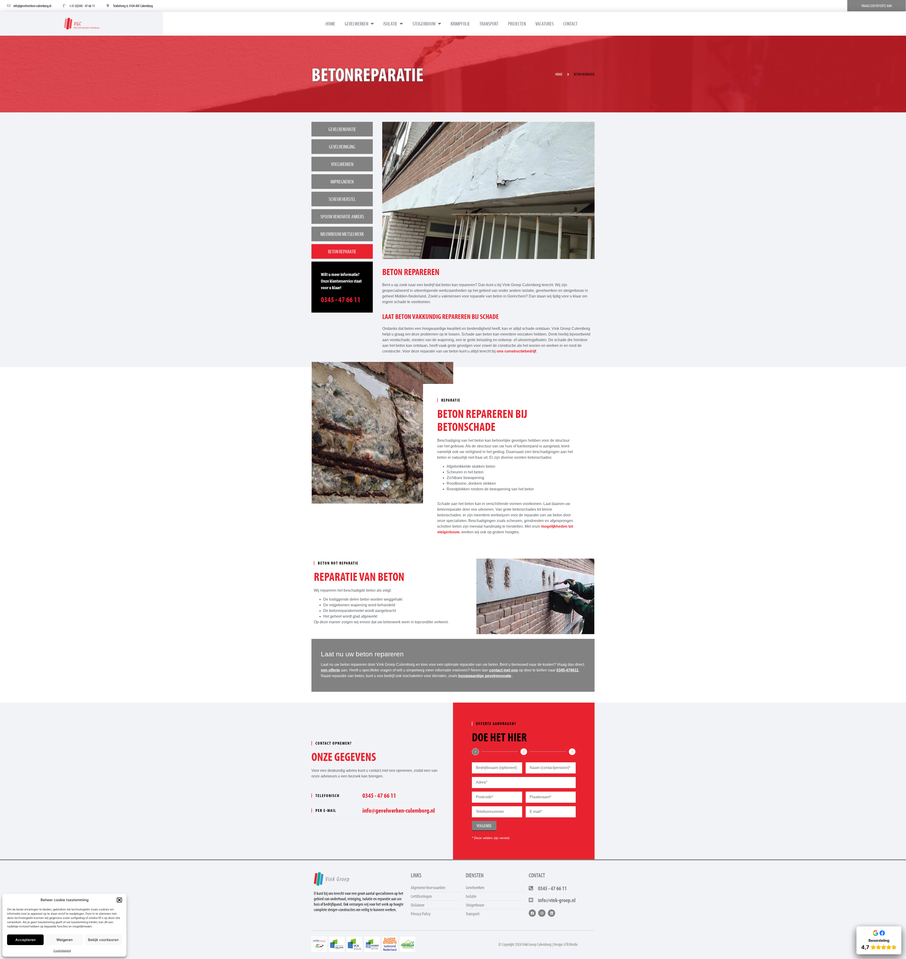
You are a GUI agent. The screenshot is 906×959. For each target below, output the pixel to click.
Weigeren (64, 940)
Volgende (484, 825)
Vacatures (544, 23)
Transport (489, 23)
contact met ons (503, 670)
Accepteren (25, 940)
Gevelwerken (356, 23)
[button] (119, 900)
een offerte (330, 670)
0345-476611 (567, 670)
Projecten (517, 23)
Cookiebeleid (62, 950)
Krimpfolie (460, 23)
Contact (570, 23)
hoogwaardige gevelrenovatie (484, 676)
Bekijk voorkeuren (103, 940)
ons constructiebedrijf (516, 351)
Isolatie (390, 23)
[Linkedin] (551, 913)
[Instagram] (541, 913)
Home (330, 23)
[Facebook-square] (532, 913)
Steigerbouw (424, 23)
